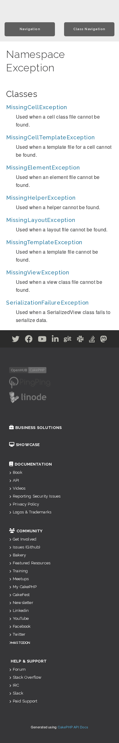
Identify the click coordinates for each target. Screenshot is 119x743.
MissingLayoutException (40, 220)
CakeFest (21, 594)
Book (17, 472)
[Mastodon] (103, 340)
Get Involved (24, 539)
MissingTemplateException (44, 242)
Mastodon (20, 642)
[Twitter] (16, 340)
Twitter (19, 634)
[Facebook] (29, 340)
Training (20, 571)
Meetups (21, 579)
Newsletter (23, 602)
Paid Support (25, 701)
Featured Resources (31, 563)
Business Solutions (38, 427)
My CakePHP (25, 586)
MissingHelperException (41, 198)
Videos (19, 488)
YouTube (21, 618)
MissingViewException (37, 272)
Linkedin (21, 610)
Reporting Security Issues (36, 496)
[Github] (68, 340)
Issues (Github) (26, 547)
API (16, 480)
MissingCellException (36, 107)
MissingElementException (43, 167)
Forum (19, 669)
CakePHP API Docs (73, 726)
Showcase (28, 444)
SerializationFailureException (47, 302)
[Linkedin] (55, 340)
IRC (16, 685)
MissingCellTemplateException (50, 137)
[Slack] (80, 340)
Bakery (19, 555)
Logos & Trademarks (32, 512)
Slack (18, 693)
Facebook (22, 626)
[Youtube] (42, 340)
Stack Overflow (27, 677)
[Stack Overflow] (92, 340)
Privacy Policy (26, 504)
